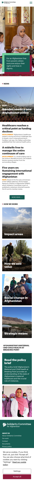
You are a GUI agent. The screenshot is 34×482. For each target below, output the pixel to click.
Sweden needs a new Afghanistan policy (17, 111)
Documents (6, 444)
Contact (5, 441)
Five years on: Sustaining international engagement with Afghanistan (17, 172)
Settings (17, 471)
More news (16, 197)
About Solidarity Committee (11, 435)
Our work (5, 438)
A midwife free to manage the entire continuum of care (13, 150)
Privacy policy (7, 446)
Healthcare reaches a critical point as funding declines (16, 128)
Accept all (17, 477)
